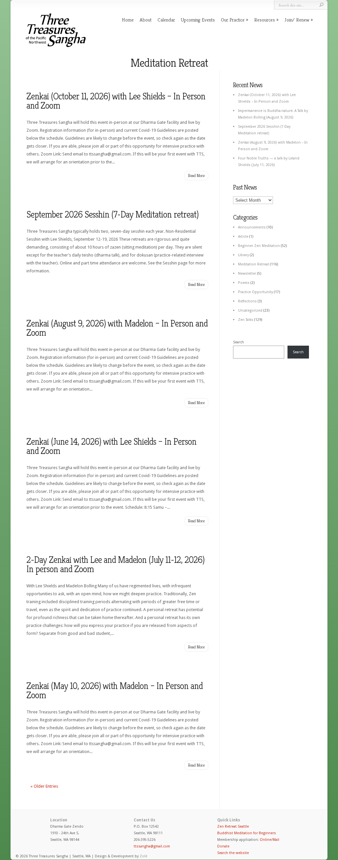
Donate (223, 846)
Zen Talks (245, 320)
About (146, 20)
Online (265, 840)
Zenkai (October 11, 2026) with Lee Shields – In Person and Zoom (115, 100)
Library (243, 255)
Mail (276, 840)
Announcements (252, 227)
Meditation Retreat (253, 264)
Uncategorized (250, 310)
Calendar (166, 20)
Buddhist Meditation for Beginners (246, 833)
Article (243, 236)
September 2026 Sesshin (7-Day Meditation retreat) (112, 214)
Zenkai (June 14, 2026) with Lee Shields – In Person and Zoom (111, 446)
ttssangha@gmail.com (152, 846)
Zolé (143, 856)
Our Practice (233, 20)
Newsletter (247, 273)
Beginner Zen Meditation (259, 246)
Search (238, 342)
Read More (196, 175)
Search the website (233, 853)
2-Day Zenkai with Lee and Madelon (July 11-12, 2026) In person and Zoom (115, 564)
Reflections (247, 301)
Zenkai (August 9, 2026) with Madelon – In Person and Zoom (117, 328)
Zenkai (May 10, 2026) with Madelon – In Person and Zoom (114, 690)
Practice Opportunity (255, 292)
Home (128, 20)
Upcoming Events (198, 20)
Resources (264, 20)
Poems (244, 283)
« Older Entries (44, 786)
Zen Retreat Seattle (233, 826)
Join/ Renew (297, 20)
